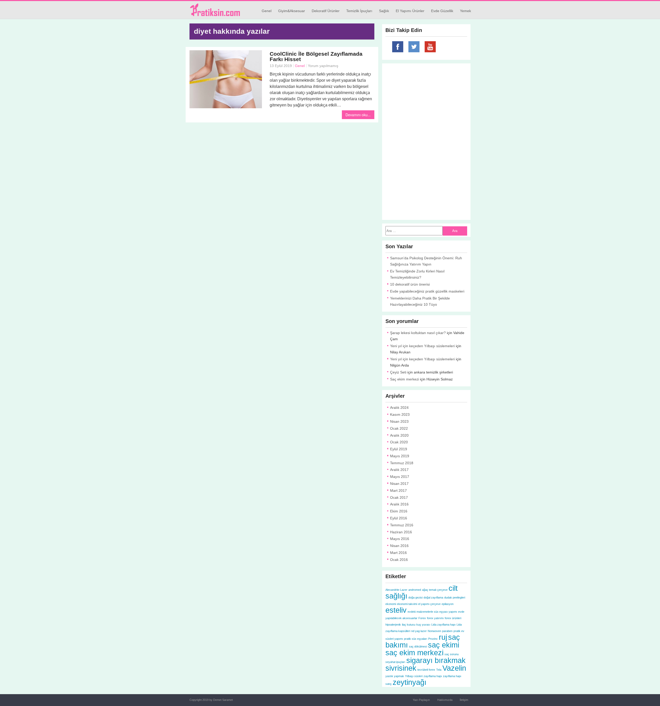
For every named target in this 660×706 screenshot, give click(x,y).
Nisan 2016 (399, 546)
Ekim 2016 (398, 511)
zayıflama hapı (433, 676)
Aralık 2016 (399, 504)
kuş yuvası (423, 624)
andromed (414, 589)
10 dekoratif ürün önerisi (410, 284)
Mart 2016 (398, 553)
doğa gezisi (415, 597)
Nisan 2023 (399, 421)
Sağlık (384, 11)
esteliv (396, 610)
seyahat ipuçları (395, 661)
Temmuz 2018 (401, 463)
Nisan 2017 (399, 483)
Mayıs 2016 (399, 539)
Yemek (465, 11)
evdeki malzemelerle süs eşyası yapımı (432, 611)
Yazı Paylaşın (421, 699)
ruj (443, 637)
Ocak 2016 (399, 560)
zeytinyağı (409, 682)
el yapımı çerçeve (429, 603)
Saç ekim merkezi (404, 379)
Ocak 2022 (399, 428)
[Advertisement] (281, 162)
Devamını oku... (358, 114)
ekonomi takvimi (407, 603)
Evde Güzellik (442, 11)
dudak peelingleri (454, 597)
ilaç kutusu (408, 624)
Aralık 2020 (399, 435)
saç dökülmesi (418, 646)
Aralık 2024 (399, 407)
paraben (447, 631)
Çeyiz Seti (398, 372)
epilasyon (447, 603)
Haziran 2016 (401, 532)
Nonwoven (434, 631)
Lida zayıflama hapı (443, 624)
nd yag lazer (419, 631)
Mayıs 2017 (399, 477)
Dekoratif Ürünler (326, 11)
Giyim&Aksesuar (291, 11)
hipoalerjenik (393, 624)
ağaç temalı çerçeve (435, 589)
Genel (266, 11)
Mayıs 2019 (399, 456)
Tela (438, 669)
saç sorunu (451, 654)
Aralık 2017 (399, 470)
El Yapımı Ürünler (410, 11)
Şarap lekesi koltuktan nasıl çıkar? (418, 333)
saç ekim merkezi (414, 652)
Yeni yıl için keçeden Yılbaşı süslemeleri (422, 346)
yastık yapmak (394, 676)
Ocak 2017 (399, 497)
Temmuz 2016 (401, 525)
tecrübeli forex (426, 669)
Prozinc (433, 638)
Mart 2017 (398, 490)
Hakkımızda (444, 699)
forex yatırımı (435, 618)
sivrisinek (400, 668)
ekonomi (390, 603)
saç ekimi (443, 645)
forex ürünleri (453, 618)
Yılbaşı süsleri (414, 676)
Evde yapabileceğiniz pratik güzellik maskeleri (427, 291)
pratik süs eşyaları (415, 638)
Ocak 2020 (399, 442)
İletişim (464, 699)
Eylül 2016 (398, 518)
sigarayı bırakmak (436, 660)
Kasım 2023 (400, 414)
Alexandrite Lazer (396, 589)
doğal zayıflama (433, 597)
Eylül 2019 (398, 449)
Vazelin (454, 668)
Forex (422, 618)
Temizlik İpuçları (359, 11)
